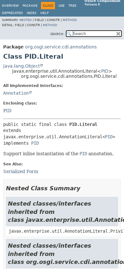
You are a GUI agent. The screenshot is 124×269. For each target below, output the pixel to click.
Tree (72, 5)
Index (32, 13)
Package (30, 5)
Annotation (16, 93)
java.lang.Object (21, 66)
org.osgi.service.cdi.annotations (61, 46)
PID (104, 71)
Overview (10, 5)
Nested (25, 20)
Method (70, 20)
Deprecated (12, 13)
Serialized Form (20, 171)
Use (62, 5)
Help (44, 13)
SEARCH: (57, 34)
